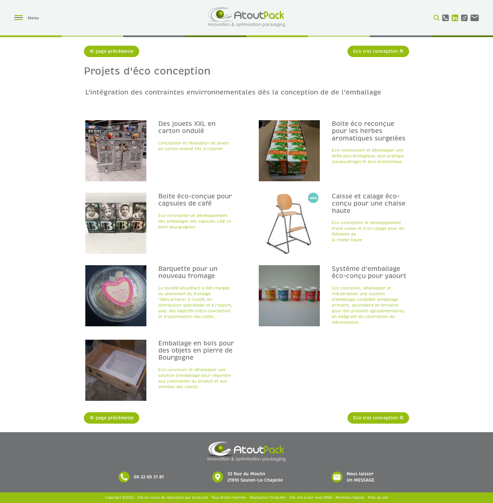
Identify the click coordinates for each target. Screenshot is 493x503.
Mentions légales (350, 498)
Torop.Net (277, 498)
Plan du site (378, 498)
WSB (328, 498)
